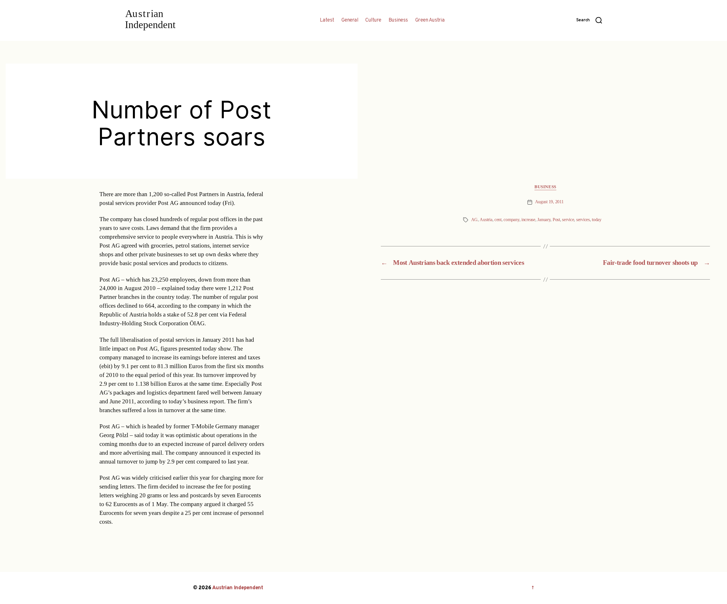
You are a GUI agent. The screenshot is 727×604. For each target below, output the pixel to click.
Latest (327, 20)
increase (528, 220)
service (568, 220)
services (583, 220)
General (349, 20)
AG (474, 220)
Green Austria (430, 20)
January (543, 220)
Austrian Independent (237, 588)
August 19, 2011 (549, 202)
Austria (486, 220)
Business (398, 20)
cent (498, 220)
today (596, 220)
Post (556, 220)
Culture (373, 20)
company (511, 220)
